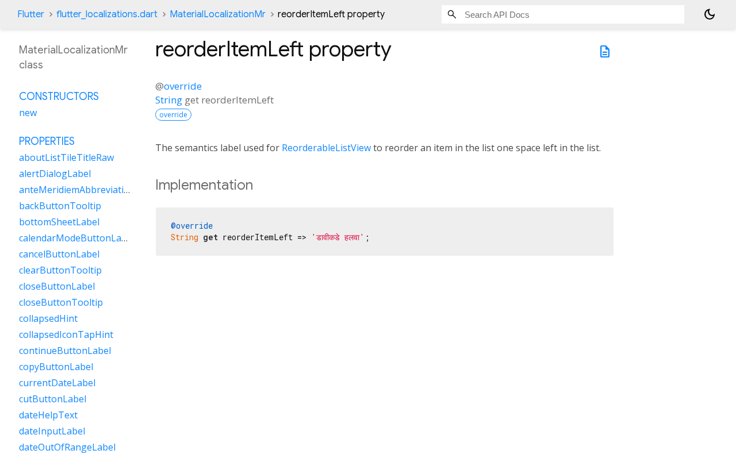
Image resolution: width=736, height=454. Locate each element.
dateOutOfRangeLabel (67, 447)
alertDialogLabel (55, 173)
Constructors (59, 96)
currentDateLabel (57, 382)
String (168, 99)
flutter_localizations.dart (107, 14)
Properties (47, 141)
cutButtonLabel (52, 399)
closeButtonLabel (57, 286)
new (28, 112)
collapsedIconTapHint (66, 334)
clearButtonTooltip (60, 270)
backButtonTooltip (60, 205)
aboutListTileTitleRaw (66, 157)
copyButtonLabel (56, 366)
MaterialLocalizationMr (218, 14)
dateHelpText (48, 415)
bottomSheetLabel (59, 222)
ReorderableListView (326, 147)
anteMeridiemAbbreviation (77, 189)
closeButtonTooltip (61, 302)
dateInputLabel (52, 431)
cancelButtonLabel (59, 254)
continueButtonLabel (65, 350)
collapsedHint (48, 318)
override (183, 86)
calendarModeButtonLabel (77, 238)
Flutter (30, 14)
